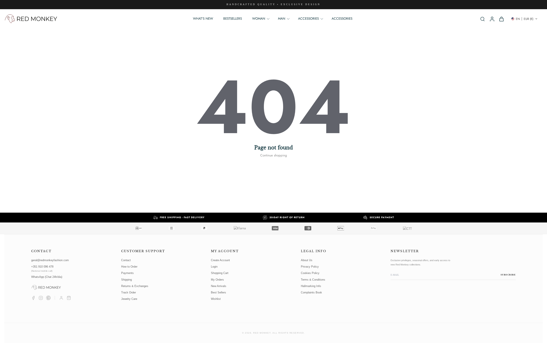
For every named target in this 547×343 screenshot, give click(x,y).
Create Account (220, 260)
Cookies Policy (310, 273)
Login (214, 266)
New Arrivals (218, 286)
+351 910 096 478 (42, 268)
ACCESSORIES (342, 18)
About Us (306, 260)
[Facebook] (33, 298)
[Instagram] (41, 298)
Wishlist (216, 298)
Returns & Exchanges (134, 286)
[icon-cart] (501, 18)
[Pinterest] (48, 298)
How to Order (129, 266)
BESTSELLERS (232, 18)
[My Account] (61, 298)
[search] (482, 19)
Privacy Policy (310, 266)
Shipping (126, 279)
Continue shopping (273, 155)
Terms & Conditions (313, 279)
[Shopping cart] (69, 298)
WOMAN (258, 18)
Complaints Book (311, 292)
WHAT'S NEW (203, 18)
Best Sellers (218, 292)
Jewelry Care (129, 298)
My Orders (217, 279)
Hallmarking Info (311, 286)
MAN (281, 18)
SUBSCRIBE (508, 275)
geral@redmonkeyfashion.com (50, 260)
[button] (524, 18)
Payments (127, 273)
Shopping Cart (219, 273)
